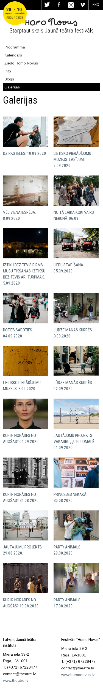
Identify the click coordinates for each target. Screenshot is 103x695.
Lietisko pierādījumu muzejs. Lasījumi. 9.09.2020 (72, 159)
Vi (82, 5)
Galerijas (12, 87)
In (71, 5)
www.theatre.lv (15, 680)
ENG (96, 4)
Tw (47, 5)
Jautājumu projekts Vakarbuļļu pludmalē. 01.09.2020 (74, 441)
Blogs (9, 79)
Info (7, 71)
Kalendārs (13, 55)
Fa (59, 5)
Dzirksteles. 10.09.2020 (24, 153)
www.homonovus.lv (77, 674)
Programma (14, 47)
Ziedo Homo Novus (21, 63)
